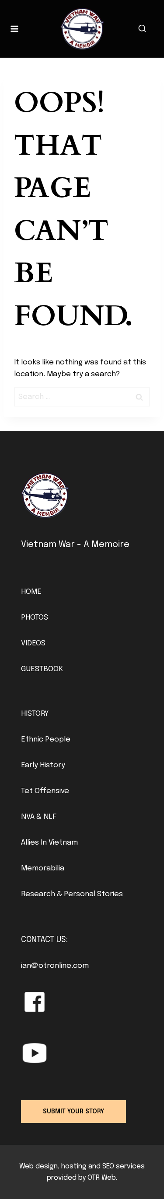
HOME (31, 592)
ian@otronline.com (55, 966)
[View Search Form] (142, 28)
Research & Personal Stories (72, 894)
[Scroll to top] (142, 1172)
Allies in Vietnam (49, 842)
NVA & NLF (38, 817)
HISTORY (35, 713)
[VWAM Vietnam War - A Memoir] (82, 29)
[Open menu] (15, 28)
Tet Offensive (45, 791)
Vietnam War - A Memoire (75, 544)
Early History (43, 765)
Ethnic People (45, 739)
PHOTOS (34, 617)
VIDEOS (33, 643)
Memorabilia (42, 868)
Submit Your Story (73, 1112)
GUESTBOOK (42, 669)
